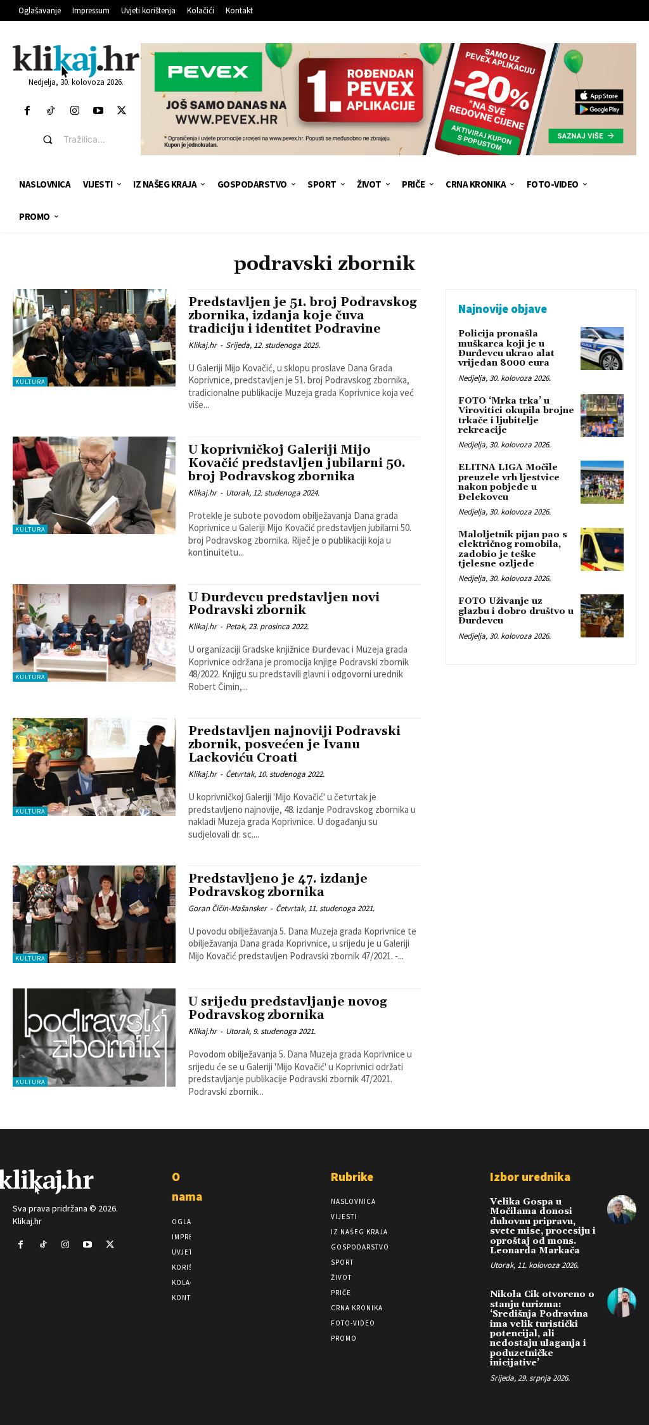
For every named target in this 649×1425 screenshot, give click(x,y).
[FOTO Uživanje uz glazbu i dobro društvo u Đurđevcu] (602, 615)
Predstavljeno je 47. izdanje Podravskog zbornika (278, 885)
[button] (85, 139)
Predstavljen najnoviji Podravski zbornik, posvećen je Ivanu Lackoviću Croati (294, 744)
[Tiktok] (51, 111)
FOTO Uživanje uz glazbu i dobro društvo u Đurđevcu (516, 611)
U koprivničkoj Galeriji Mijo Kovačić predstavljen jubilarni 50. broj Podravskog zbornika (297, 463)
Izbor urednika (530, 1176)
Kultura (30, 382)
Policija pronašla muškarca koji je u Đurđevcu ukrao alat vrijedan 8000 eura (506, 348)
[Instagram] (74, 111)
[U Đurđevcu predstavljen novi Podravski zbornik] (94, 633)
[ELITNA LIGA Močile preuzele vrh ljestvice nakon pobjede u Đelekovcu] (602, 482)
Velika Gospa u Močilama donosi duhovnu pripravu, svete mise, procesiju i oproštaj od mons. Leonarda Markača (543, 1226)
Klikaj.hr (202, 345)
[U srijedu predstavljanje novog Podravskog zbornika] (94, 1037)
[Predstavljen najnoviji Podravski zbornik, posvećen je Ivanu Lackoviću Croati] (94, 766)
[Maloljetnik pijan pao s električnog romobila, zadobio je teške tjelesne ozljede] (602, 549)
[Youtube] (97, 111)
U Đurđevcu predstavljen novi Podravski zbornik (284, 604)
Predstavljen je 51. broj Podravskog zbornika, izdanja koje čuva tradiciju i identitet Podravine (302, 315)
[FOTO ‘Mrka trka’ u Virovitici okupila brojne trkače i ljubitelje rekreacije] (602, 415)
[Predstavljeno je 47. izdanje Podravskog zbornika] (94, 914)
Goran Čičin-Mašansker (227, 908)
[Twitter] (121, 111)
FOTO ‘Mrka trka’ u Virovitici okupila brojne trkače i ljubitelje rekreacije (516, 415)
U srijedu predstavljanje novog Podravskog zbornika (287, 1008)
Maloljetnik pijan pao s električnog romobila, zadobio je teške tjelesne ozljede (512, 549)
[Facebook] (27, 111)
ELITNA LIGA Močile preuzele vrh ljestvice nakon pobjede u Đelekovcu (509, 482)
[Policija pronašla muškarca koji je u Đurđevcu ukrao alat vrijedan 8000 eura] (602, 348)
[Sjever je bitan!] (76, 61)
